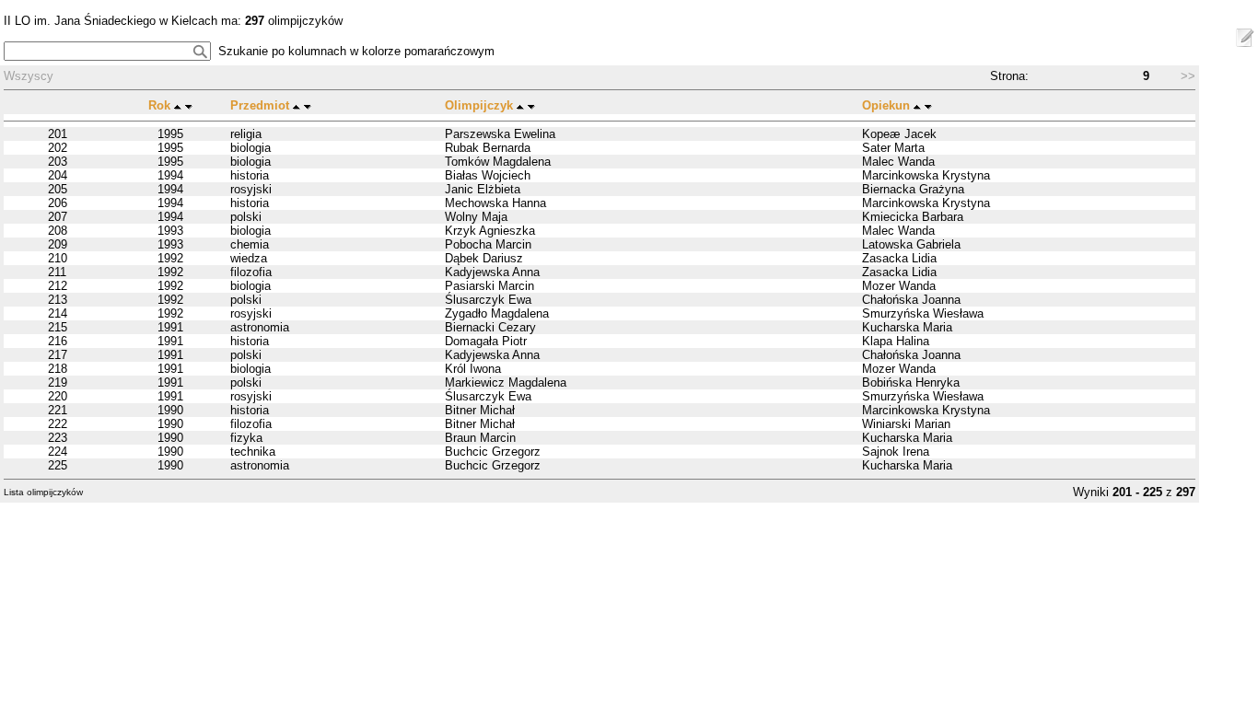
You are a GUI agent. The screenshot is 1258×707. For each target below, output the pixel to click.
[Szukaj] (199, 51)
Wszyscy (28, 76)
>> (1188, 76)
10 (1159, 76)
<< (1039, 76)
